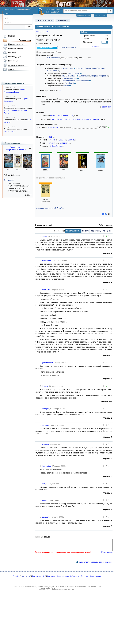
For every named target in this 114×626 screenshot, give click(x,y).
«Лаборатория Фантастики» (62, 589)
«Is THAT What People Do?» (61, 116)
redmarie (46, 290)
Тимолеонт (47, 261)
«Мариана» (53, 128)
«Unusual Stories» (11, 111)
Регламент (36, 576)
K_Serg (45, 386)
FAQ (44, 576)
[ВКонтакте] (103, 214)
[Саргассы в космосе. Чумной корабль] (8, 167)
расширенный (101, 15)
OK (28, 27)
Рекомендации (14, 57)
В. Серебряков (53, 58)
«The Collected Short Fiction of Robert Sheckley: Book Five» (74, 119)
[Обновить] (30, 149)
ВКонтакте (74, 576)
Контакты (51, 576)
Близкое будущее (69, 78)
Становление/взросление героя (75, 81)
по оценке (107, 231)
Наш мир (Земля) (69, 76)
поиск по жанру (83, 15)
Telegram (84, 576)
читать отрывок (46, 47)
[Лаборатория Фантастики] (41, 11)
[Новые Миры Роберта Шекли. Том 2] (45, 167)
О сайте (16, 576)
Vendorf (45, 517)
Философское (73, 73)
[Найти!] (110, 11)
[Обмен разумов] (82, 167)
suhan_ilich (106, 107)
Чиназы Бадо (9, 132)
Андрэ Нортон (16, 147)
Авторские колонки (16, 65)
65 (60, 91)
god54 (44, 236)
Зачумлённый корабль (16, 150)
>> (29, 191)
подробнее (95, 46)
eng (22, 576)
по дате (85, 231)
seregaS (45, 409)
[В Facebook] (106, 214)
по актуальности (73, 231)
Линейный (69, 83)
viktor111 (46, 425)
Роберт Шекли (42, 32)
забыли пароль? (24, 9)
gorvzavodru (47, 363)
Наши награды (63, 576)
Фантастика (68, 68)
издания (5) (63, 20)
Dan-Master (8, 180)
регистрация (10, 9)
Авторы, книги (25, 40)
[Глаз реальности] (64, 167)
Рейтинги (12, 53)
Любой (66, 86)
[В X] (109, 214)
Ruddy (45, 500)
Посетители (13, 61)
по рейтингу (96, 231)
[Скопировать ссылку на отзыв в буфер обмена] (41, 236)
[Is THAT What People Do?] (45, 197)
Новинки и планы (15, 44)
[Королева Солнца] (18, 167)
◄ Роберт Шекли (45, 20)
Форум (11, 69)
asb (43, 484)
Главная (11, 36)
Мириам (45, 445)
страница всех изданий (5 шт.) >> (50, 208)
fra (26, 576)
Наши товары (95, 576)
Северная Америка (98, 76)
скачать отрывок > (68, 47)
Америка (83, 76)
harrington (46, 466)
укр (29, 576)
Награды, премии (15, 48)
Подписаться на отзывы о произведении (95, 562)
